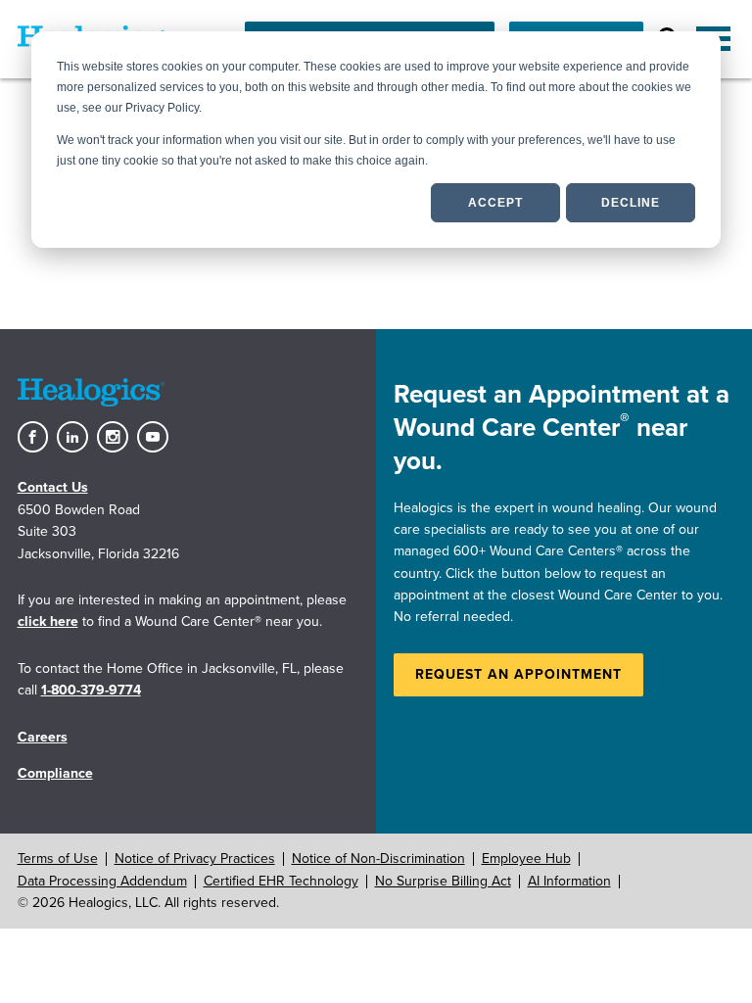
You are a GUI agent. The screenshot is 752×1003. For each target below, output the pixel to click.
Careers (43, 737)
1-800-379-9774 (91, 690)
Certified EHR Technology (281, 881)
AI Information (569, 881)
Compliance (55, 773)
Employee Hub (526, 858)
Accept (495, 203)
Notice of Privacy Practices (195, 858)
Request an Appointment (518, 674)
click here (48, 621)
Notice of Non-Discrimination (378, 858)
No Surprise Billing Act (443, 881)
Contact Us (53, 487)
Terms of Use (58, 858)
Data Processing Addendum (102, 881)
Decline (630, 203)
